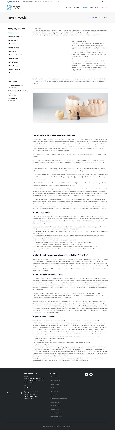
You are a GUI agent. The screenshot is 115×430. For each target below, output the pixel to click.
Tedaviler (85, 7)
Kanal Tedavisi (13, 40)
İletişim (97, 7)
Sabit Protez (12, 51)
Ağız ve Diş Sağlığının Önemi (15, 85)
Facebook (86, 374)
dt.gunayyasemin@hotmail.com (30, 1)
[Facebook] (102, 1)
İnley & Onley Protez (15, 73)
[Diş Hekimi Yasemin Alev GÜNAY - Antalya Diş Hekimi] (14, 7)
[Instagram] (106, 1)
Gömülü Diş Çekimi (14, 69)
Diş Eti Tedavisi (13, 62)
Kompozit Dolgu (14, 47)
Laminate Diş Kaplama (15, 36)
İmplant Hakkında (12, 98)
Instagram (91, 374)
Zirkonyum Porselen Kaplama (17, 55)
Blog (91, 7)
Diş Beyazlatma (13, 44)
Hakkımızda (77, 7)
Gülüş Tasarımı (13, 58)
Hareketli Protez (13, 65)
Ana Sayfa (68, 7)
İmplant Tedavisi (14, 33)
